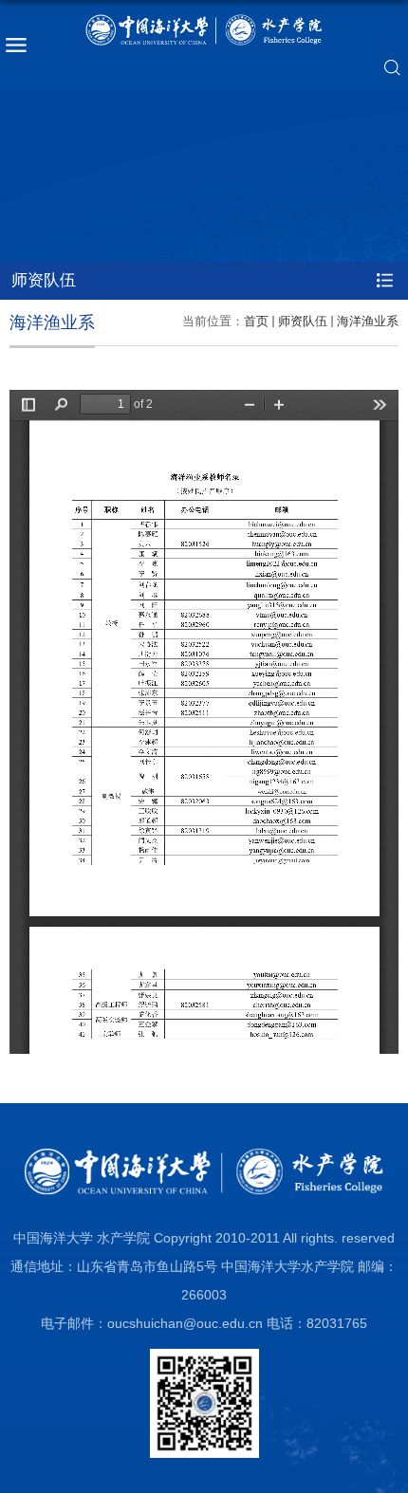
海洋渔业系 (368, 321)
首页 (256, 321)
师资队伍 (302, 321)
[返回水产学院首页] (204, 29)
